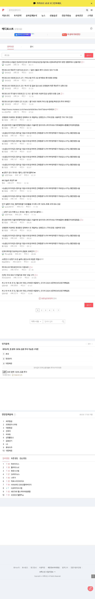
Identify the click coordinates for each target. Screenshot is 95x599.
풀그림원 (5, 120)
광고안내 (33, 567)
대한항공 (9, 428)
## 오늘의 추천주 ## (9, 181)
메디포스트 (12, 28)
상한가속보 (8, 175)
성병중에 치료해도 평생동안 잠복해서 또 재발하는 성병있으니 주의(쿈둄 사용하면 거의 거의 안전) (37, 117)
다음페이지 (58, 310)
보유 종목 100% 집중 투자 (14, 372)
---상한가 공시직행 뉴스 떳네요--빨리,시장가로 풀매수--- (22, 212)
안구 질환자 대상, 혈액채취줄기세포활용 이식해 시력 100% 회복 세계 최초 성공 (31, 204)
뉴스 (43, 15)
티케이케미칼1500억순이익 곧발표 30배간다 (18, 251)
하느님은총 (8, 254)
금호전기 (9, 441)
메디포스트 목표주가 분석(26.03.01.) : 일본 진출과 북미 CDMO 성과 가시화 (30, 70)
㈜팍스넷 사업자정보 (46, 572)
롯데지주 (9, 447)
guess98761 (9, 207)
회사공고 (25, 567)
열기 (93, 576)
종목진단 (79, 15)
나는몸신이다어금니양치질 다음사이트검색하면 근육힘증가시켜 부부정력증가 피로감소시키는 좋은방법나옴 (41, 133)
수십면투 (8, 65)
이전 (86, 344)
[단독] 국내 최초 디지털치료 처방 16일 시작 (18, 275)
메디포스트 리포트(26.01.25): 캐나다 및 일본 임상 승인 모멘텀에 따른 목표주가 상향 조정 (34, 86)
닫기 (91, 3)
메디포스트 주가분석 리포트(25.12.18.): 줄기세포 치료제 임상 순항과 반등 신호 (31, 94)
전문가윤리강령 (76, 567)
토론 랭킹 (14, 458)
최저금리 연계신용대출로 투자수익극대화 (47, 367)
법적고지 (65, 567)
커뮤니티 (5, 15)
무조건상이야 (6, 278)
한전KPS (7, 359)
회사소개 (16, 567)
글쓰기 (88, 55)
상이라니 (5, 270)
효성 (6, 354)
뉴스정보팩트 (6, 112)
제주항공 (9, 421)
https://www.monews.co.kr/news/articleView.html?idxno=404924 (28, 109)
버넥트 (8, 434)
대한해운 (7, 363)
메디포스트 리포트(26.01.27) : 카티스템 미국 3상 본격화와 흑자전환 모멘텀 (29, 78)
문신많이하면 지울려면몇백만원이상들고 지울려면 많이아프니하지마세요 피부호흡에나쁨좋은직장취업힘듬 (40, 125)
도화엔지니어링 (11, 424)
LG (7, 444)
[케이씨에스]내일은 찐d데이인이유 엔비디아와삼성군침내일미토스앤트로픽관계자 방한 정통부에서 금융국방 (41, 62)
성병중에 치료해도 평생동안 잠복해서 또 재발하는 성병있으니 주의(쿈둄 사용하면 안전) (33, 228)
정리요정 (8, 73)
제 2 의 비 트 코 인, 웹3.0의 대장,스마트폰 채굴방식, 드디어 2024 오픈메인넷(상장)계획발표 (35, 283)
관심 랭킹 (23, 458)
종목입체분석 (31, 15)
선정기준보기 (14, 414)
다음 (92, 344)
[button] (43, 55)
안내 (48, 298)
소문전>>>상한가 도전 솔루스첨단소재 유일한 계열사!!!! (23, 259)
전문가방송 (66, 15)
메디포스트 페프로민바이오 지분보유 (15, 267)
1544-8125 (18, 375)
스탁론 (90, 15)
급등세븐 (5, 285)
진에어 (8, 431)
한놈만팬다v (6, 262)
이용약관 (42, 567)
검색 (87, 10)
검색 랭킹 (5, 458)
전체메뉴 (93, 10)
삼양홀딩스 (10, 438)
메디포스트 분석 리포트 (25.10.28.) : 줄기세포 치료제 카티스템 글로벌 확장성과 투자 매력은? (36, 102)
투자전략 (17, 15)
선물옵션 (53, 15)
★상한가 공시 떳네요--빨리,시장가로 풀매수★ (19, 173)
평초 (3, 183)
